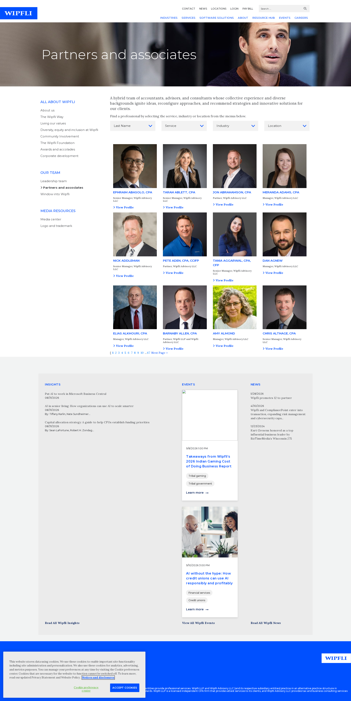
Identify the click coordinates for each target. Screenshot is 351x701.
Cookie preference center (86, 689)
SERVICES (188, 17)
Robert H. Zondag (81, 430)
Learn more (195, 492)
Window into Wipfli (54, 194)
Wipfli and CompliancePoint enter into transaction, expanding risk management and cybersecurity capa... (278, 414)
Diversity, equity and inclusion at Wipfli (69, 130)
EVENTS (284, 17)
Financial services (199, 592)
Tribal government (200, 483)
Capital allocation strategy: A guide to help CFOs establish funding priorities (97, 422)
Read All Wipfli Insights (62, 623)
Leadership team (53, 181)
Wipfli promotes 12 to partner (271, 398)
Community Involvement (59, 136)
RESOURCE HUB (263, 17)
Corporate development (59, 156)
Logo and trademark (56, 226)
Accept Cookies (124, 687)
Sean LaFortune (59, 430)
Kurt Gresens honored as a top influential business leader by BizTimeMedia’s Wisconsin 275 (272, 434)
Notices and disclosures (98, 677)
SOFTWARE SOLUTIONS (216, 17)
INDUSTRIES (169, 17)
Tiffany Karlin (57, 414)
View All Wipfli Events (198, 623)
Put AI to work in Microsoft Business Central (75, 394)
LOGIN (234, 8)
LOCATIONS (218, 8)
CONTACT (188, 8)
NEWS (203, 8)
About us (47, 110)
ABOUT (243, 17)
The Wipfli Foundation (57, 143)
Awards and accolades (57, 149)
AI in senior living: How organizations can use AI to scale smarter (89, 406)
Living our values (53, 123)
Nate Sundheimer (78, 414)
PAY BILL (248, 8)
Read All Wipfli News (266, 623)
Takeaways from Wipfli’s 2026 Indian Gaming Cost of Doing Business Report (208, 461)
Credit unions (196, 600)
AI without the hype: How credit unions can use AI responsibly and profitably (209, 578)
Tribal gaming (197, 475)
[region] (74, 675)
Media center (50, 219)
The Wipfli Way (51, 117)
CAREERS (301, 17)
